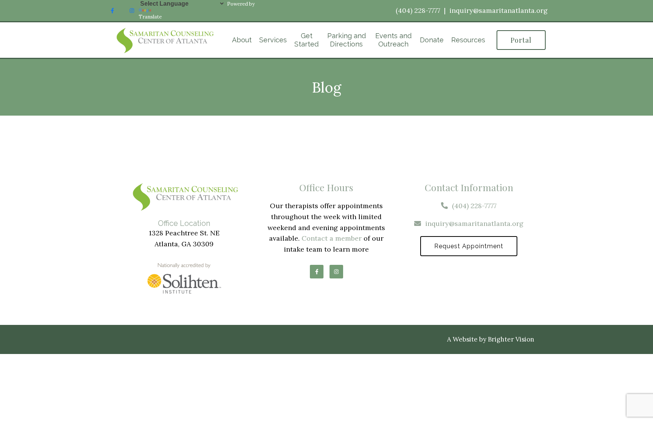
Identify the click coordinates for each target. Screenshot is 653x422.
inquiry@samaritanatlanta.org (498, 10)
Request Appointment (468, 246)
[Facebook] (112, 10)
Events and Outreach (393, 40)
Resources (468, 40)
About (242, 40)
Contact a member (332, 238)
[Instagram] (132, 10)
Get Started (306, 40)
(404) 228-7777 (418, 10)
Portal (521, 40)
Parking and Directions (346, 40)
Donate (432, 40)
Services (273, 40)
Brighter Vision (511, 339)
